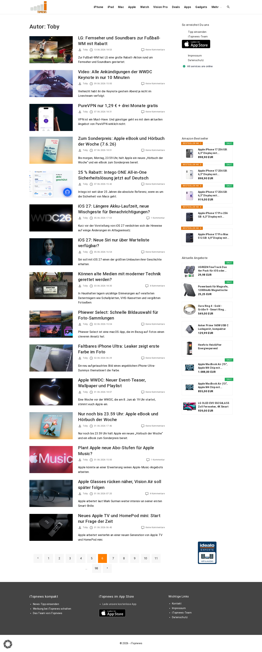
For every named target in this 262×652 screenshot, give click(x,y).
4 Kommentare (157, 286)
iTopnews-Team (198, 36)
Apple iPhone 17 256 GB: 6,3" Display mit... (212, 151)
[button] (8, 644)
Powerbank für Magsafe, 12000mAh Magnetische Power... (213, 288)
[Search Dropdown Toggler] (228, 7)
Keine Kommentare (155, 49)
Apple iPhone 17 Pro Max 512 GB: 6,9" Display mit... (213, 236)
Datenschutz (196, 60)
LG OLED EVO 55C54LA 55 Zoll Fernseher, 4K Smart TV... (213, 405)
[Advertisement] (208, 102)
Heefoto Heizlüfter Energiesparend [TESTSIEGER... (210, 346)
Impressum (195, 55)
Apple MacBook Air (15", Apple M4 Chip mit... (212, 366)
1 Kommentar (158, 218)
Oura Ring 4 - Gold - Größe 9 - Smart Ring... (212, 308)
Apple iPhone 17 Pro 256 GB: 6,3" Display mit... (213, 215)
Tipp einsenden (197, 31)
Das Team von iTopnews (47, 613)
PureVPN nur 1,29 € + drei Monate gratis (118, 105)
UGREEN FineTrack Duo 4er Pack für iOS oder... (212, 269)
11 (156, 558)
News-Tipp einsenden (46, 604)
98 (96, 568)
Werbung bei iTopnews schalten (52, 608)
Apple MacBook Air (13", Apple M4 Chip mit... (212, 385)
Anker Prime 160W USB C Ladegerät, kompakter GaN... (213, 327)
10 (145, 558)
